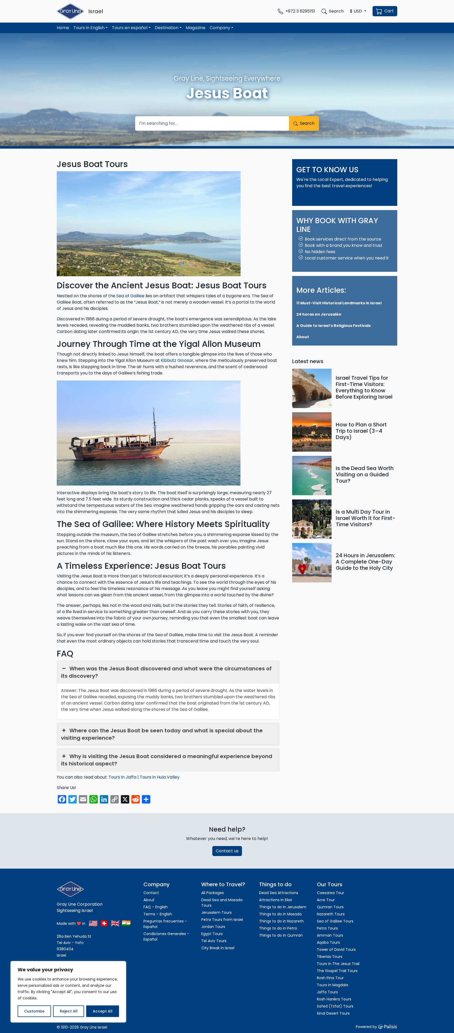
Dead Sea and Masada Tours (222, 902)
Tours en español (129, 28)
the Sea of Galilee (126, 296)
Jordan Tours (213, 926)
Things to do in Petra (278, 928)
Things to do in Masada (280, 914)
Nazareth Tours (331, 914)
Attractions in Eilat (275, 899)
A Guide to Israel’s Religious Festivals (333, 326)
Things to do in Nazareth (281, 921)
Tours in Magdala (332, 985)
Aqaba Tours (328, 942)
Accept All (102, 1011)
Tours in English (89, 28)
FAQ (318, 196)
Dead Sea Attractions (278, 892)
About (302, 337)
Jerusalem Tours (216, 912)
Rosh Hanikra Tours (334, 999)
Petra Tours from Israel (222, 919)
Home (63, 28)
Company (220, 28)
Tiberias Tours (329, 956)
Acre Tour (326, 899)
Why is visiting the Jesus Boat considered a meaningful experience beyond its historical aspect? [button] (166, 760)
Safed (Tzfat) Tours (335, 1006)
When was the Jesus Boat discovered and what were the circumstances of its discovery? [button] (166, 672)
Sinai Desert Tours (333, 1013)
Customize (34, 1011)
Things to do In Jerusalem (282, 907)
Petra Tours (327, 928)
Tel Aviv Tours (213, 940)
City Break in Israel (217, 948)
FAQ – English (155, 907)
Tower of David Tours (336, 949)
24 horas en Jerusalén (318, 314)
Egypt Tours (212, 933)
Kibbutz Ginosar (177, 360)
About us (305, 196)
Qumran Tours (330, 907)
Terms (347, 196)
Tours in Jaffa (122, 777)
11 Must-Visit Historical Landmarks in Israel (338, 303)
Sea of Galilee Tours (335, 921)
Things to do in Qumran (281, 935)
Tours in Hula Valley (159, 777)
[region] (68, 991)
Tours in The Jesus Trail (338, 963)
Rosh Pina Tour (330, 977)
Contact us (227, 851)
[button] (358, 11)
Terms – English (157, 914)
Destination (166, 28)
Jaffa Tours (327, 992)
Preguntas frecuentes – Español (165, 924)
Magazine (195, 28)
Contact (331, 196)
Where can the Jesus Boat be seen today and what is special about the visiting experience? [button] (162, 734)
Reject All (69, 1011)
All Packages (212, 892)
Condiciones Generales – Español (166, 936)
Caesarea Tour (330, 892)
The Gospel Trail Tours (337, 970)
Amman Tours (330, 935)
